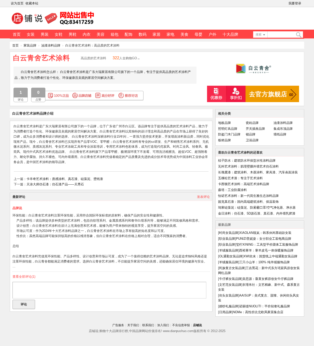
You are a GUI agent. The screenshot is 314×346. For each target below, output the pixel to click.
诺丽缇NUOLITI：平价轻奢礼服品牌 (264, 306)
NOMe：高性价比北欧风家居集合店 (258, 312)
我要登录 (294, 3)
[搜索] (298, 35)
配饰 (128, 34)
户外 (212, 34)
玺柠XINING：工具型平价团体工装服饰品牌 (267, 244)
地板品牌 (224, 123)
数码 (142, 34)
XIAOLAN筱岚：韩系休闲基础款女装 (265, 233)
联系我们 (148, 325)
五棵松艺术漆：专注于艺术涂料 (240, 178)
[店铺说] (54, 24)
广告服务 (118, 325)
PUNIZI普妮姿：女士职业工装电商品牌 (263, 238)
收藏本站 (32, 3)
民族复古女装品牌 (232, 268)
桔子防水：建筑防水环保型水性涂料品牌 (246, 160)
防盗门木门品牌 (229, 134)
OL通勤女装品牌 (230, 256)
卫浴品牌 (252, 140)
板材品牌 (224, 140)
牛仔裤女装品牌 (230, 279)
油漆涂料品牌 (50, 45)
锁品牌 (250, 134)
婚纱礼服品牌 (228, 306)
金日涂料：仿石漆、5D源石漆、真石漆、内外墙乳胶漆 (256, 213)
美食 (184, 34)
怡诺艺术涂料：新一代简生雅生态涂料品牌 (248, 196)
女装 (31, 34)
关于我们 (133, 325)
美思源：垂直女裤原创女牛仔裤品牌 (267, 279)
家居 (156, 34)
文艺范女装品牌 (230, 284)
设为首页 (17, 3)
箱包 (114, 34)
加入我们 (163, 325)
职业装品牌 (227, 238)
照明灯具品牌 (227, 129)
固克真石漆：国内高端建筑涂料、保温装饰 (248, 201)
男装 (45, 34)
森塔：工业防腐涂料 (232, 190)
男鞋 (73, 34)
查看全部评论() (24, 276)
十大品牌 (230, 34)
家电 (170, 34)
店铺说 (197, 325)
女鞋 (59, 34)
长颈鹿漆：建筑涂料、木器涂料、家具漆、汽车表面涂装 (258, 172)
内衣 (87, 34)
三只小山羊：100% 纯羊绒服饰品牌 (264, 262)
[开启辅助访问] (303, 3)
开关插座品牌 (255, 129)
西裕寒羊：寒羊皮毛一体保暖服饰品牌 (266, 250)
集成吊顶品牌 (283, 129)
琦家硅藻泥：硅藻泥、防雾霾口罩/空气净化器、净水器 (257, 207)
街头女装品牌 (228, 295)
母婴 (198, 34)
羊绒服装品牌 (228, 250)
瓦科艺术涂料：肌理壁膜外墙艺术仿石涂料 (248, 166)
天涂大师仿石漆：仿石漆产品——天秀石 (55, 184)
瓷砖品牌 (252, 123)
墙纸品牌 (280, 134)
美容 (101, 34)
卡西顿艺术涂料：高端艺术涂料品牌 (243, 184)
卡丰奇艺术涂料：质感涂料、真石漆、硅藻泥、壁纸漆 (64, 179)
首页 (17, 34)
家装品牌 (30, 45)
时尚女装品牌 (228, 233)
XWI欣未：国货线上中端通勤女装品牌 (270, 256)
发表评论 (203, 197)
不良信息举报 (181, 325)
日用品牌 (225, 312)
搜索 (259, 34)
